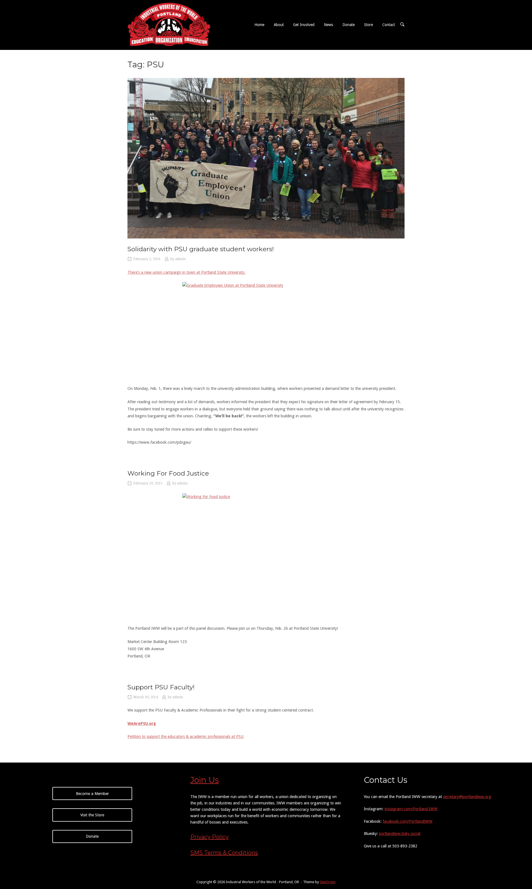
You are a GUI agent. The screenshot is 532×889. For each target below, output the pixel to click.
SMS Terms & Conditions (224, 852)
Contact (388, 24)
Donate (348, 24)
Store (368, 24)
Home (259, 24)
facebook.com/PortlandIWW (408, 821)
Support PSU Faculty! (161, 687)
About (279, 24)
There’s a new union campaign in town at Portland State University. (186, 272)
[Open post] (266, 158)
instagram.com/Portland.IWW (411, 809)
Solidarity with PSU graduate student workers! (200, 249)
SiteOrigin (328, 882)
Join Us (204, 780)
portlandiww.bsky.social (399, 833)
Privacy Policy (209, 837)
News (328, 24)
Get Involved (303, 24)
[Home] (169, 24)
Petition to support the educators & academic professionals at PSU (185, 736)
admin (180, 259)
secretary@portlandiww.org (467, 796)
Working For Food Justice (168, 473)
